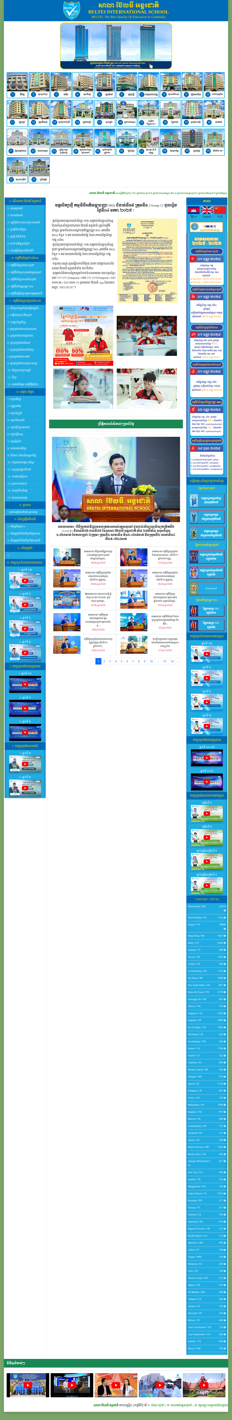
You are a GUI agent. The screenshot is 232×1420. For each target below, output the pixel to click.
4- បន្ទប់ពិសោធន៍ (16, 420)
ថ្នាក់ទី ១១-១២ (207, 747)
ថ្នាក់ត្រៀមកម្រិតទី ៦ (207, 851)
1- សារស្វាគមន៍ (15, 208)
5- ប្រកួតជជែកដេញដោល (20, 336)
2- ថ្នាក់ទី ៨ (25, 698)
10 (151, 661)
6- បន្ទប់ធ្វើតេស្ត (15, 434)
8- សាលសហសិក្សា (16, 448)
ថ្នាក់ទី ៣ (207, 715)
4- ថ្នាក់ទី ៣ (25, 642)
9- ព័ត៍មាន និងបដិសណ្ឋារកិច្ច (21, 455)
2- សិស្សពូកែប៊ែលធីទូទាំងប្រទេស (23, 533)
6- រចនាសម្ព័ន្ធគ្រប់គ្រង (18, 243)
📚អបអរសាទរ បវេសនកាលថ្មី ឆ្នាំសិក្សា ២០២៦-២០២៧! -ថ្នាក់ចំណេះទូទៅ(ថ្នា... (98, 597)
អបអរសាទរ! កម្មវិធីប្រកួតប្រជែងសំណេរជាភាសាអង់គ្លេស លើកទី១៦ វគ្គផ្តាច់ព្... (98, 576)
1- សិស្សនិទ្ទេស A (16, 526)
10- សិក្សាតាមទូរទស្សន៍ (19, 370)
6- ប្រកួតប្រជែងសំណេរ (18, 343)
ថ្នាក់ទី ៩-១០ (206, 771)
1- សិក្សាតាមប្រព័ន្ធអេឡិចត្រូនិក (23, 308)
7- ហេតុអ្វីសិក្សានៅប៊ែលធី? (20, 251)
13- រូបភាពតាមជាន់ (17, 484)
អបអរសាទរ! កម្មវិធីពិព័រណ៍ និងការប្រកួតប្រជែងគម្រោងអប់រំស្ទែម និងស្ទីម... (165, 620)
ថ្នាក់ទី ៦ (207, 691)
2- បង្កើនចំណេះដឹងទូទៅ (19, 315)
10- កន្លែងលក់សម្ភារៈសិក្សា (20, 462)
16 (172, 661)
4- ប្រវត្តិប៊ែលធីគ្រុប (16, 229)
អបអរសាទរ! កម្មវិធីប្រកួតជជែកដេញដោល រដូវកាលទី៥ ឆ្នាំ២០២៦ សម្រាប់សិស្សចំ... (165, 597)
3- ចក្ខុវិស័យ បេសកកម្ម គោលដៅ (23, 222)
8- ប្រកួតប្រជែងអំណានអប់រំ (18, 357)
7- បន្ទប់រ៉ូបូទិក (14, 441)
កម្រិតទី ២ (207, 827)
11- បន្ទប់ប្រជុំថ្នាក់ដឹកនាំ (19, 470)
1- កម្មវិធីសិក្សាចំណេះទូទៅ (20, 265)
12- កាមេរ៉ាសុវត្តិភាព (17, 476)
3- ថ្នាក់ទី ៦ (25, 618)
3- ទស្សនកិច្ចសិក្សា (16, 322)
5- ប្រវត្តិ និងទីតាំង (16, 237)
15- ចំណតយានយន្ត (17, 498)
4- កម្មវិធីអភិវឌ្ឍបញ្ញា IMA (20, 286)
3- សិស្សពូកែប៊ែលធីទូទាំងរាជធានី (23, 540)
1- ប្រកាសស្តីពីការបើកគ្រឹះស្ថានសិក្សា (22, 512)
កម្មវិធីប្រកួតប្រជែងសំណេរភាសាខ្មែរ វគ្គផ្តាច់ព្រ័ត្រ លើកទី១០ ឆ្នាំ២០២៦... (98, 642)
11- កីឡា (12, 377)
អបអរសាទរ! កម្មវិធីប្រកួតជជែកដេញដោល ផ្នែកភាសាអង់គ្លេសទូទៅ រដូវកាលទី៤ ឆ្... (98, 620)
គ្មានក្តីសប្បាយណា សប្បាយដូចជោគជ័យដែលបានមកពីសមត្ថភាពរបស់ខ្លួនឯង (165, 642)
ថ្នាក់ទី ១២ (207, 643)
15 (164, 661)
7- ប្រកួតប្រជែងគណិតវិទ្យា (20, 350)
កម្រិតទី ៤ (207, 803)
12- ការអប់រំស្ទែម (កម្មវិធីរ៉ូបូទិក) (22, 384)
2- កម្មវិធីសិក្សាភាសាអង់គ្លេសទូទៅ (24, 272)
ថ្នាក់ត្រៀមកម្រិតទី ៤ (207, 875)
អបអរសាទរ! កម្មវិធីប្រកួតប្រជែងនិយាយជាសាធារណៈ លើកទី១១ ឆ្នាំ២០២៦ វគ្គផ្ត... (165, 555)
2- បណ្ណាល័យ (14, 406)
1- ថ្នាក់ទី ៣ (25, 753)
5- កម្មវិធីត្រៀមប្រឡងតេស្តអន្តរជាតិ (24, 293)
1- (8, 555)
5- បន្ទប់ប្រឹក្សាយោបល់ (18, 427)
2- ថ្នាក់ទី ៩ (25, 594)
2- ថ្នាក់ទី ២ (25, 777)
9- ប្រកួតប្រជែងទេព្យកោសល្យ (22, 363)
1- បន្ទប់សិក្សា (14, 399)
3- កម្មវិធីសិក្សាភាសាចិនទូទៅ (21, 279)
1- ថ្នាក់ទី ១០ (25, 673)
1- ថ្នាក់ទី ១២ (25, 570)
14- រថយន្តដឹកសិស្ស (17, 491)
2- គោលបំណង (15, 215)
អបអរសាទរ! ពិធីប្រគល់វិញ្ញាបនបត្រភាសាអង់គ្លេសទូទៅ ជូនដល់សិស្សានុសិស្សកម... (98, 555)
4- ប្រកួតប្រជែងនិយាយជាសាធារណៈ (22, 329)
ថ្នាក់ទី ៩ (207, 667)
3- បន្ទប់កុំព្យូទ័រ (14, 413)
